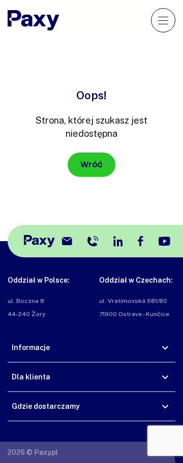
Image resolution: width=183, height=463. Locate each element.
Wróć (91, 164)
